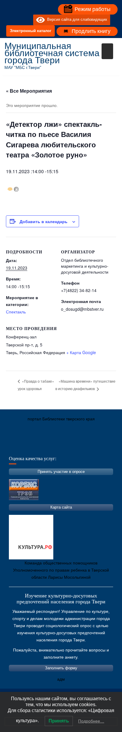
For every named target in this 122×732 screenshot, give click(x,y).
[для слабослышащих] (27, 20)
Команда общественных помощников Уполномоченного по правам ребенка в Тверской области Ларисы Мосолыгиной (61, 570)
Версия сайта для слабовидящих (76, 20)
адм (61, 679)
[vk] (16, 20)
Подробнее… (91, 721)
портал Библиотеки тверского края (61, 419)
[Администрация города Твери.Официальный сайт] (18, 447)
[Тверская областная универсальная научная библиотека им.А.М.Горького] (53, 447)
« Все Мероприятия (29, 90)
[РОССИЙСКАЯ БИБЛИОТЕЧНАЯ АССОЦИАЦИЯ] (71, 447)
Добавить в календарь (44, 221)
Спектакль (16, 312)
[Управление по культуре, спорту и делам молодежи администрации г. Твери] (106, 447)
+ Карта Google (81, 352)
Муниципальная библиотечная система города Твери (51, 53)
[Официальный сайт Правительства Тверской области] (89, 447)
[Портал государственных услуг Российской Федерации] (35, 447)
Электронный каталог (30, 31)
